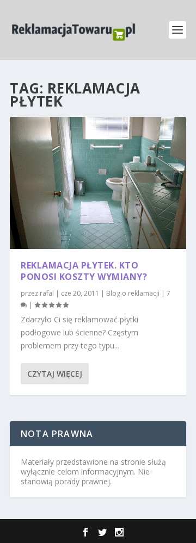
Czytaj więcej (54, 374)
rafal (47, 293)
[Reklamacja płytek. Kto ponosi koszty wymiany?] (98, 183)
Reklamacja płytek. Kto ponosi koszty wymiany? (84, 271)
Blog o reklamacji (133, 293)
